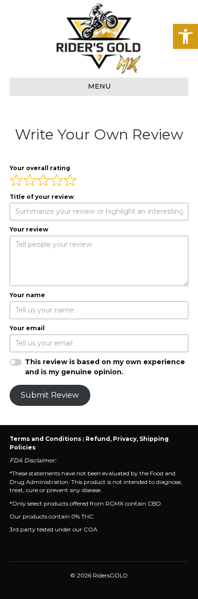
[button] (185, 36)
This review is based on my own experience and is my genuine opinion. (105, 366)
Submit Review (50, 395)
